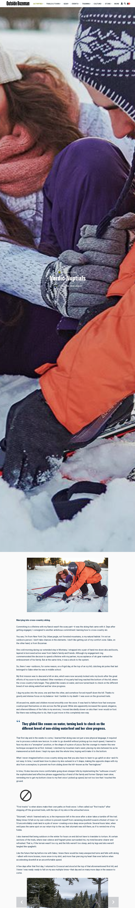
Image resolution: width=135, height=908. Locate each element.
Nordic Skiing (72, 272)
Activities (64, 272)
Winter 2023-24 (76, 286)
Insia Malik (65, 286)
